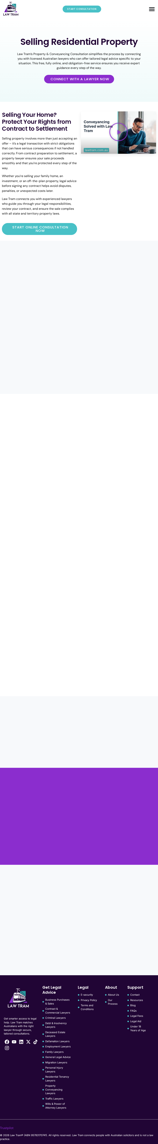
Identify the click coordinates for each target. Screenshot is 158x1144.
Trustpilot (6, 1128)
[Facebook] (7, 1042)
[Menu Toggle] (152, 9)
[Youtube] (14, 1042)
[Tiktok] (35, 1042)
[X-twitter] (28, 1042)
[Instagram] (7, 1048)
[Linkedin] (21, 1042)
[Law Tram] (10, 9)
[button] (118, 132)
